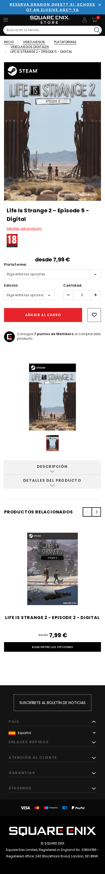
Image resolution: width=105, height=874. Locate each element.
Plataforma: (15, 264)
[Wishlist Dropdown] (94, 315)
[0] (94, 19)
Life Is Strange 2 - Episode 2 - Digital (52, 617)
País (14, 721)
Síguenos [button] (20, 788)
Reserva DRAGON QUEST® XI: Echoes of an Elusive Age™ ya (52, 7)
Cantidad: (72, 285)
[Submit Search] (97, 30)
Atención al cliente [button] (33, 757)
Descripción (52, 466)
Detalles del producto (24, 228)
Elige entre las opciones (52, 647)
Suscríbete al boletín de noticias (52, 702)
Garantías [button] (22, 772)
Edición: (11, 285)
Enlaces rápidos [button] (29, 742)
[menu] (5, 19)
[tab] (52, 468)
